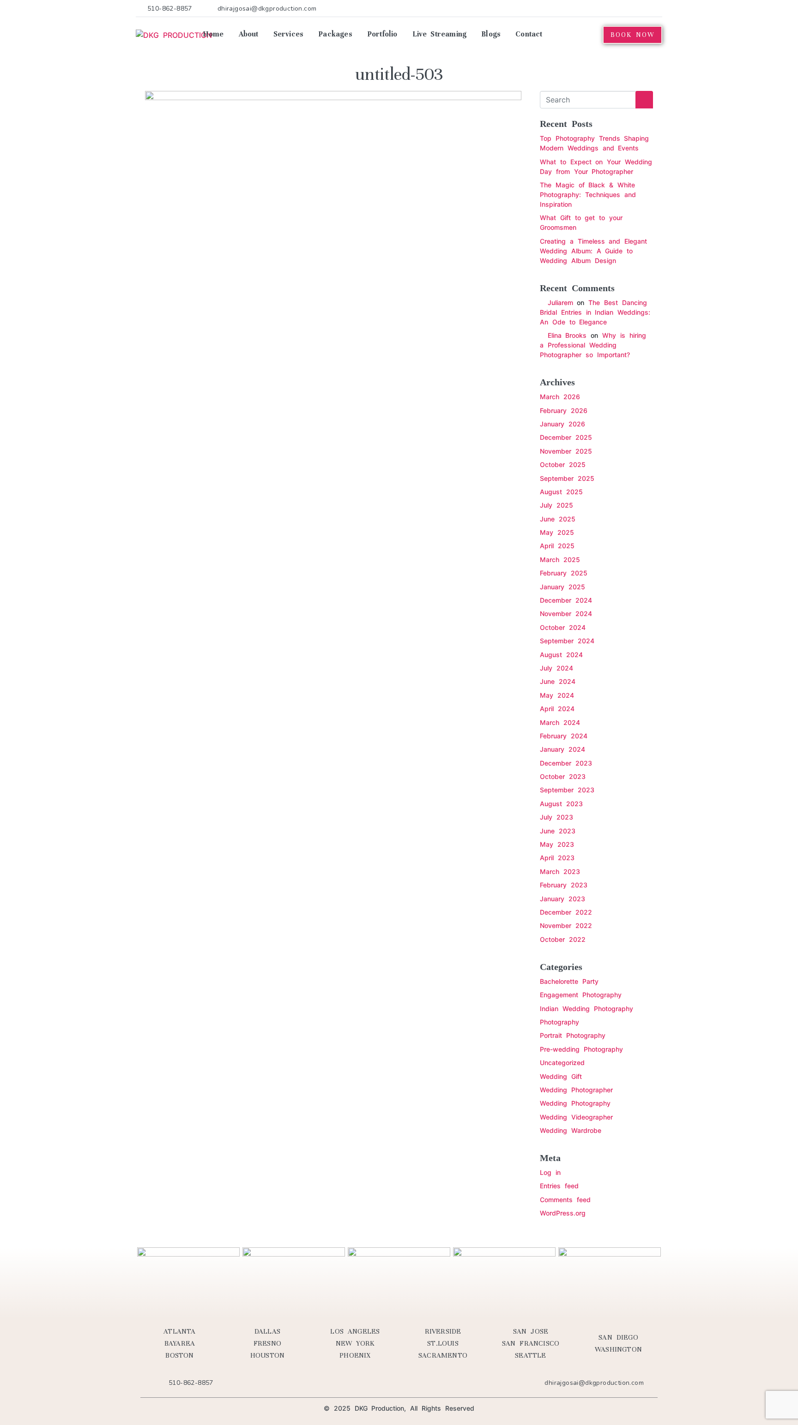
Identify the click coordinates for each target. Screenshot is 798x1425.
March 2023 (560, 871)
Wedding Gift (561, 1076)
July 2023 (556, 817)
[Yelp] (601, 8)
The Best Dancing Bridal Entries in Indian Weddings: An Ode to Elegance (595, 312)
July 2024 (556, 668)
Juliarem (560, 302)
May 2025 (557, 532)
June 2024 (557, 681)
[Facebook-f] (573, 8)
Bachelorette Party (569, 981)
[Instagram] (643, 8)
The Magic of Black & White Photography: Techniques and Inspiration (588, 194)
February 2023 (563, 885)
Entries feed (559, 1186)
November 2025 (566, 451)
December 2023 (566, 763)
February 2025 (563, 573)
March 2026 (560, 397)
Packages (335, 34)
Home (213, 34)
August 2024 (561, 655)
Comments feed (565, 1199)
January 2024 (562, 749)
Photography (559, 1022)
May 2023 (557, 844)
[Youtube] (629, 8)
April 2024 (557, 708)
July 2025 (556, 505)
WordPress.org (563, 1213)
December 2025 (566, 437)
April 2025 (557, 546)
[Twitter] (587, 8)
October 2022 (563, 939)
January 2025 (562, 587)
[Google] (657, 8)
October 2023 (563, 776)
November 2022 (566, 925)
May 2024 (557, 695)
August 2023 (561, 804)
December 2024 (566, 600)
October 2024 (563, 627)
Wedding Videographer (576, 1117)
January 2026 (562, 424)
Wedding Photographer (576, 1090)
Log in (550, 1172)
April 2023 (557, 858)
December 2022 (566, 912)
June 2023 (557, 831)
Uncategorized (562, 1062)
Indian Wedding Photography (586, 1008)
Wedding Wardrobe (570, 1130)
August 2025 (561, 492)
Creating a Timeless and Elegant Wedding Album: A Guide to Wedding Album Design (593, 250)
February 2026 (563, 410)
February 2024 (563, 736)
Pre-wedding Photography (581, 1049)
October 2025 (563, 464)
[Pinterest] (615, 8)
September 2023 (567, 790)
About (249, 34)
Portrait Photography (572, 1035)
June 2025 (557, 519)
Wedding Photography (575, 1103)
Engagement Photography (581, 995)
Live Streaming (439, 34)
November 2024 (566, 613)
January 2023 (562, 899)
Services (288, 34)
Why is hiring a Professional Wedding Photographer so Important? (593, 345)
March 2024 (560, 722)
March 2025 (560, 559)
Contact (528, 34)
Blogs (491, 34)
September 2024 (567, 641)
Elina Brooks (567, 335)
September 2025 (567, 478)
